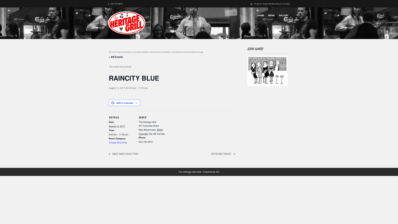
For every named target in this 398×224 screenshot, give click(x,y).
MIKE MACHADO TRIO (125, 154)
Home (261, 15)
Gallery (283, 15)
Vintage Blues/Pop (118, 142)
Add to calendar (124, 102)
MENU (271, 15)
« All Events (116, 57)
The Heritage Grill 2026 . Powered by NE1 (199, 171)
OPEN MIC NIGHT (221, 154)
